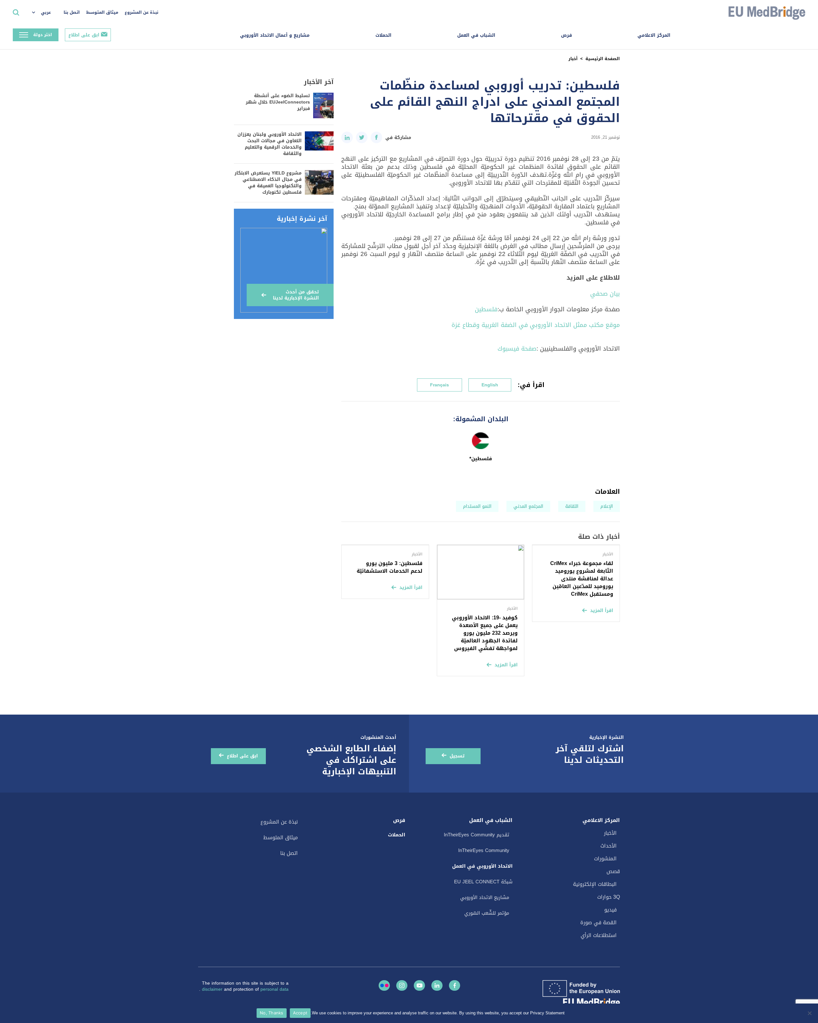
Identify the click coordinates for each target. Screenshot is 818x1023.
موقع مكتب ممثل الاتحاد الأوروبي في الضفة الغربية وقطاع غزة (535, 324)
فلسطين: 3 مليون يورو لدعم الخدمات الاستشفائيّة (389, 567)
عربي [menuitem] (46, 12)
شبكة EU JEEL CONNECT (483, 881)
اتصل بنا (72, 12)
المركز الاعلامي (653, 35)
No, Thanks (271, 1012)
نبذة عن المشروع (141, 12)
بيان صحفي (605, 293)
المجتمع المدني (528, 506)
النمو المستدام (477, 506)
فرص (566, 35)
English (490, 385)
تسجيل (457, 756)
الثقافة (571, 506)
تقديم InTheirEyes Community (476, 834)
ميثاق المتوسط (102, 12)
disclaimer (213, 989)
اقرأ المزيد (601, 610)
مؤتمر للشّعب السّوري (486, 913)
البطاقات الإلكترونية (595, 884)
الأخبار (610, 833)
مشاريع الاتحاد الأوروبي (484, 897)
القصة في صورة (598, 922)
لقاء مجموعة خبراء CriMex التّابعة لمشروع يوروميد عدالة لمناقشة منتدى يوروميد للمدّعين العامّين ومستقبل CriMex (581, 578)
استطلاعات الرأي (599, 935)
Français (439, 385)
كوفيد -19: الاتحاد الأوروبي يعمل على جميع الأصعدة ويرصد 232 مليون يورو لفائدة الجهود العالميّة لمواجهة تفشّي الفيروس (485, 633)
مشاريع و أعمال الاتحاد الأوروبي (275, 35)
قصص (613, 871)
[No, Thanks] (810, 1013)
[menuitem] (44, 13)
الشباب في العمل (476, 35)
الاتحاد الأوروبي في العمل (482, 866)
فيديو (610, 910)
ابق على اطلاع (83, 35)
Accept (300, 1012)
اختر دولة (42, 35)
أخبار (573, 59)
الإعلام (606, 506)
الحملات (383, 35)
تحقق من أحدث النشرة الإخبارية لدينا (296, 295)
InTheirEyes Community (483, 850)
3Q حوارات (608, 897)
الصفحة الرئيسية (602, 59)
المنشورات (605, 859)
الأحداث (608, 846)
